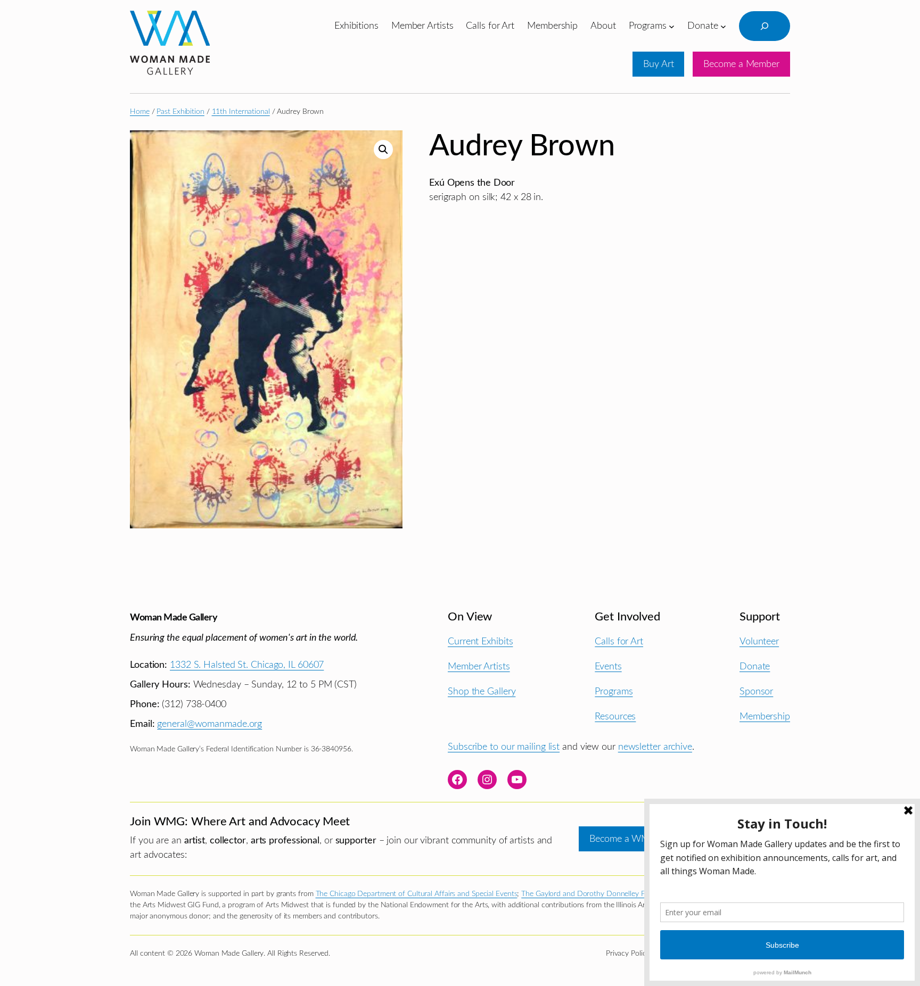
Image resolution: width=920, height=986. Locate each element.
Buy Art (658, 64)
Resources (615, 716)
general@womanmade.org (209, 724)
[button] (383, 149)
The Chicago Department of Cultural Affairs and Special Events (417, 894)
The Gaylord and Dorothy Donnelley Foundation (599, 894)
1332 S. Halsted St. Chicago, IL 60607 (247, 665)
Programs (613, 691)
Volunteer (759, 641)
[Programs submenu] (672, 26)
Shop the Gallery (481, 691)
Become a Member (741, 64)
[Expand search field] (764, 26)
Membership (765, 716)
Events (608, 666)
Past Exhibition (180, 111)
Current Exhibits (480, 641)
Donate (755, 666)
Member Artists (479, 666)
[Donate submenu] (723, 26)
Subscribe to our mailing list (504, 747)
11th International (241, 111)
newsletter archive (655, 747)
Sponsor (756, 691)
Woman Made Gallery (173, 617)
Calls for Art (619, 641)
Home (140, 111)
